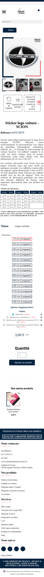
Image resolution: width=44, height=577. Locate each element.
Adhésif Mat (22, 314)
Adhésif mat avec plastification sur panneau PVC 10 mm (22, 321)
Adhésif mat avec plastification (22, 317)
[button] (4, 12)
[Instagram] (10, 548)
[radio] (22, 239)
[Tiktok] (23, 548)
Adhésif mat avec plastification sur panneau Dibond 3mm (22, 326)
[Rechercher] (41, 21)
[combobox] (19, 21)
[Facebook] (3, 548)
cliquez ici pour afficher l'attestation (21, 574)
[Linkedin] (16, 548)
